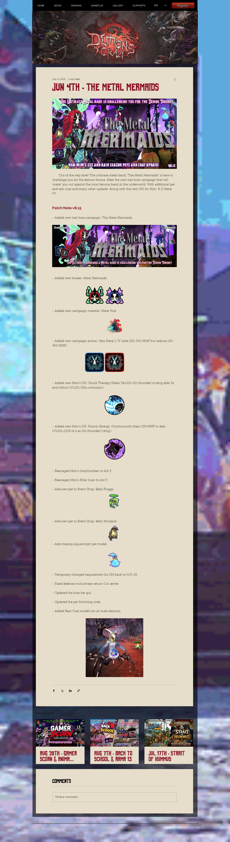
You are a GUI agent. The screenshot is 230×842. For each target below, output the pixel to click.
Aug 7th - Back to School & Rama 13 (113, 756)
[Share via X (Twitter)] (62, 690)
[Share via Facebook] (53, 690)
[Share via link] (78, 690)
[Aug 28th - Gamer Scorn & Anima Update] (60, 733)
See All (189, 713)
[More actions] (175, 79)
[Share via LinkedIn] (70, 690)
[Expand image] (94, 294)
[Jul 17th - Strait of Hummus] (168, 733)
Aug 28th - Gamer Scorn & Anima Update (58, 756)
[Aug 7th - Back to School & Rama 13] (114, 733)
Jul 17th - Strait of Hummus (167, 756)
